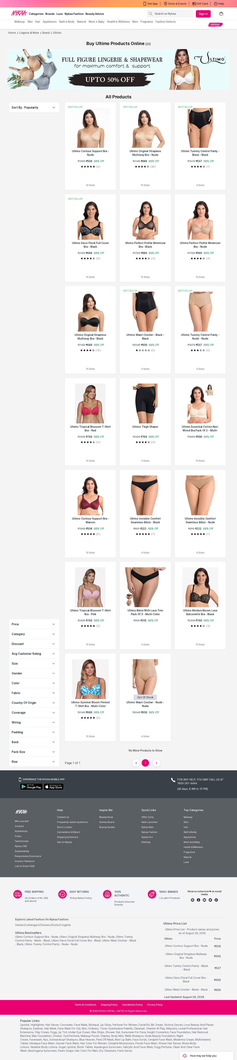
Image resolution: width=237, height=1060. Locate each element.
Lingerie (66, 924)
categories (36, 13)
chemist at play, (156, 1028)
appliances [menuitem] (50, 21)
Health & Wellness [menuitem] (118, 21)
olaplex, (106, 1035)
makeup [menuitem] (19, 21)
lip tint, (63, 1032)
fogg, (53, 1032)
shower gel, (113, 1032)
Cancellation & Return (68, 832)
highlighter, (38, 1024)
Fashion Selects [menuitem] (166, 21)
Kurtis (55, 924)
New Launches (149, 822)
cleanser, (139, 1028)
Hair (186, 827)
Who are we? (22, 821)
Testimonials (22, 841)
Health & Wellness (193, 847)
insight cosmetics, (158, 1032)
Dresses (45, 924)
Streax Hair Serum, (169, 1043)
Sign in (203, 13)
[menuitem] (215, 24)
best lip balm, (123, 1039)
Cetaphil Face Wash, (160, 1039)
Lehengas (32, 924)
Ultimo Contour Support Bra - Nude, (37, 936)
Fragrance (189, 852)
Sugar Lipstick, (67, 1047)
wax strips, (98, 1032)
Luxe (186, 862)
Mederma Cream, (183, 1039)
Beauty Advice (95, 13)
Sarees (19, 924)
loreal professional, (190, 1028)
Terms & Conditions (85, 1004)
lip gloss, (106, 1024)
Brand (46, 32)
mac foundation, (42, 1035)
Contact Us (63, 817)
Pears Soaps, (66, 1050)
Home (12, 32)
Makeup (188, 817)
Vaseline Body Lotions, (44, 1047)
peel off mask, (105, 1039)
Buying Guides (107, 827)
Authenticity (21, 831)
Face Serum (125, 1050)
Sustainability (22, 851)
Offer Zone (147, 817)
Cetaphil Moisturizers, (121, 1043)
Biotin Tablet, (85, 1047)
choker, (57, 1035)
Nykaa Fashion (74, 13)
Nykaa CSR (21, 846)
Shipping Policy (109, 1004)
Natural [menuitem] (81, 21)
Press (18, 836)
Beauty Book (106, 817)
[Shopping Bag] (221, 13)
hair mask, (50, 1028)
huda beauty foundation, (160, 1035)
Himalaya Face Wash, (42, 1043)
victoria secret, (173, 1024)
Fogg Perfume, (163, 1047)
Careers (19, 826)
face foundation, (180, 1032)
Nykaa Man (147, 827)
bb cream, (157, 1024)
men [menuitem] (135, 21)
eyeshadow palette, (121, 1028)
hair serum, (52, 1024)
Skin (186, 822)
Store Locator (64, 827)
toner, (104, 1028)
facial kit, (144, 1024)
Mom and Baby (192, 842)
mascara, (171, 1028)
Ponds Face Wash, (146, 1043)
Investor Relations (25, 861)
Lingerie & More (29, 32)
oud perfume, (71, 1035)
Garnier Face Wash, (67, 1043)
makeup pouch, (90, 1035)
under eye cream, (79, 1032)
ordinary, (93, 1028)
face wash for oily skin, (72, 1028)
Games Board (106, 822)
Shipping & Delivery (67, 837)
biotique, (94, 1024)
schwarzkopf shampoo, (64, 1039)
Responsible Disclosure (28, 856)
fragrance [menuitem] (147, 21)
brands (50, 13)
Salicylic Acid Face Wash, (138, 1047)
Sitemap (146, 842)
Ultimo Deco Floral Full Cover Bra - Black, (76, 940)
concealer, (66, 1024)
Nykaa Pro (147, 837)
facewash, (35, 1039)
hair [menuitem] (37, 21)
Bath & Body (190, 832)
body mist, (117, 1035)
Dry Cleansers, (108, 1050)
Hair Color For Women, (93, 1043)
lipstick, (25, 1024)
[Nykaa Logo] (19, 12)
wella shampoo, (134, 1035)
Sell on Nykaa (64, 842)
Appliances (190, 837)
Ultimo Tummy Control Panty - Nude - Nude (51, 944)
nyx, (46, 1039)
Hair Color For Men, (86, 1050)
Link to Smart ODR (25, 866)
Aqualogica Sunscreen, (108, 1047)
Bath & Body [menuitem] (66, 21)
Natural (187, 857)
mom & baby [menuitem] (96, 21)
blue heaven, (87, 1039)
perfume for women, (125, 1024)
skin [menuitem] (30, 21)
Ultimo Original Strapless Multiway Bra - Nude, (87, 936)
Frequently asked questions (72, 822)
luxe (59, 13)
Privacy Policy (155, 1004)
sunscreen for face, (133, 1032)
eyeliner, (38, 1028)
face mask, (81, 1024)
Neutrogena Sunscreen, (42, 1050)
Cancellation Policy (132, 1004)
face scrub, (140, 1039)
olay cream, (42, 1032)
